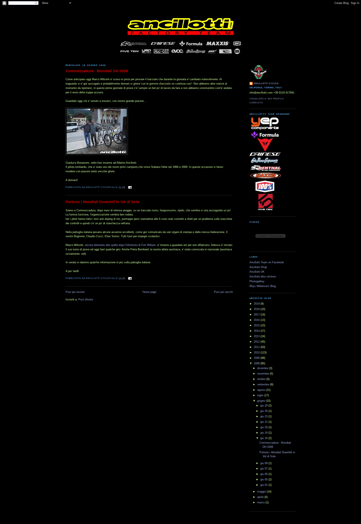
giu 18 (264, 438)
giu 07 (264, 468)
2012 (257, 341)
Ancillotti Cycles (266, 83)
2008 (257, 363)
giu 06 (264, 474)
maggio (262, 491)
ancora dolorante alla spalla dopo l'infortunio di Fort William (120, 245)
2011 (257, 347)
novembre (263, 373)
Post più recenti (75, 292)
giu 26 (264, 411)
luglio (260, 395)
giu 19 (264, 432)
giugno (261, 400)
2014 (257, 330)
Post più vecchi (223, 292)
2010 (257, 352)
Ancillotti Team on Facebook (266, 262)
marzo (261, 502)
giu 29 (264, 405)
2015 (257, 325)
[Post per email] (129, 187)
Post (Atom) (85, 299)
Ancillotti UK (256, 271)
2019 (257, 303)
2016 (257, 319)
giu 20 (264, 427)
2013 (257, 336)
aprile (260, 497)
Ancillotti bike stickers (262, 276)
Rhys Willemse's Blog (262, 286)
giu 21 (264, 421)
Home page (149, 292)
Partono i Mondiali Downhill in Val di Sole (102, 202)
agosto (261, 389)
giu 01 (264, 484)
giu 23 (264, 416)
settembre (263, 384)
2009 (257, 357)
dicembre (263, 368)
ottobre (261, 379)
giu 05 (264, 479)
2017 (257, 314)
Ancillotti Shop (258, 267)
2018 (257, 309)
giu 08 (264, 463)
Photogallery (256, 281)
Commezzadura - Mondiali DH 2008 (97, 71)
